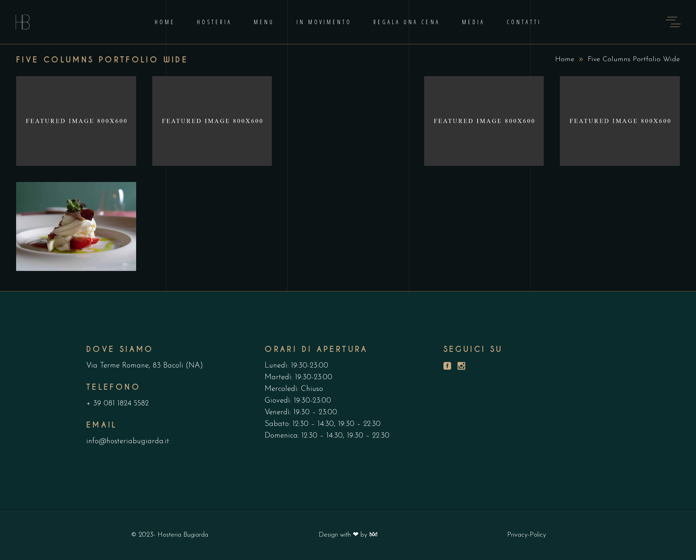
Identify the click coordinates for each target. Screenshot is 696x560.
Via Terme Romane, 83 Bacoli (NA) (144, 366)
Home (564, 59)
